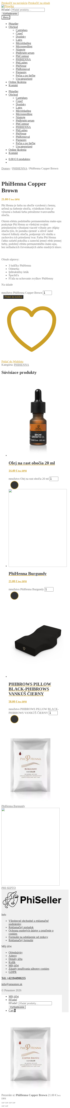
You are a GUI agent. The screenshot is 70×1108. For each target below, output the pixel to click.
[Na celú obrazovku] (6, 1102)
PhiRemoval (23, 69)
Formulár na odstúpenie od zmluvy (28, 937)
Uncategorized (24, 78)
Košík (12, 962)
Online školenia (17, 82)
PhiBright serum (25, 52)
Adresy (13, 955)
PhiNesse (21, 65)
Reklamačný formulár (21, 940)
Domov (5, 168)
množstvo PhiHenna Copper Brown (21, 292)
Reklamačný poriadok (21, 927)
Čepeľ (19, 33)
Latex (19, 39)
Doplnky (21, 36)
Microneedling (24, 46)
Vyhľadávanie (10, 13)
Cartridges (21, 30)
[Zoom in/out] (2, 1102)
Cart (12, 1010)
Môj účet (14, 965)
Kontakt (13, 85)
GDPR (13, 971)
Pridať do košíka (13, 297)
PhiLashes (21, 62)
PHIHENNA (23, 59)
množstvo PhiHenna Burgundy (26, 589)
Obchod (13, 26)
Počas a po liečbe (25, 75)
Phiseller (13, 23)
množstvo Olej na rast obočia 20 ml (29, 478)
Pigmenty (21, 72)
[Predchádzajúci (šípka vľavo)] (2, 1105)
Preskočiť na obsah (39, 3)
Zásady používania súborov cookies (29, 968)
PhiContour (22, 56)
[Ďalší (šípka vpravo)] (6, 1105)
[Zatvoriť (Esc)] (13, 1102)
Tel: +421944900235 (13, 978)
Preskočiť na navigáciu (14, 3)
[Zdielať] (10, 1102)
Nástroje (20, 49)
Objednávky (16, 952)
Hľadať (13, 999)
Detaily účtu (15, 959)
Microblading (23, 43)
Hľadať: (6, 9)
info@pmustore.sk (11, 984)
